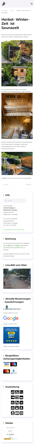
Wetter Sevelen (10, 427)
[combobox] (14, 201)
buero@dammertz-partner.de (13, 230)
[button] (32, 3)
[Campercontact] (12, 307)
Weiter (28, 184)
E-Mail (8, 245)
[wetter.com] (7, 439)
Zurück (6, 184)
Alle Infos (15, 439)
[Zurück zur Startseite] (3, 3)
